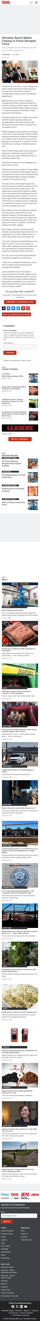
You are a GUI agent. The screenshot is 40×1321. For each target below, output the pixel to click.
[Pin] (23, 308)
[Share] (8, 308)
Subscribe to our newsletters (20, 302)
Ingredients (7, 1087)
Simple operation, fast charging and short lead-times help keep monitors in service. (19, 1056)
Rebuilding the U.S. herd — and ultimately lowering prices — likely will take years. (18, 735)
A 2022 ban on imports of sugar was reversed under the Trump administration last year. (19, 1175)
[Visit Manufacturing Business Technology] (25, 1198)
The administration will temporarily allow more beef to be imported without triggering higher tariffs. (20, 856)
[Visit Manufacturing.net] (15, 1198)
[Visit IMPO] (35, 1195)
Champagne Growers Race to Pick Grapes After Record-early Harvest (19, 970)
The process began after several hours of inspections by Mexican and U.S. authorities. (20, 812)
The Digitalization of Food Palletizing (13, 476)
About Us (27, 1311)
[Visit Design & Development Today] (5, 1195)
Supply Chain (7, 726)
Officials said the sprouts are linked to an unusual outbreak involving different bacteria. (18, 1016)
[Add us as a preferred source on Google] (28, 308)
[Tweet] (18, 308)
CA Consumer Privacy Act (21, 1315)
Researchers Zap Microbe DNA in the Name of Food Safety (14, 388)
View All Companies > (20, 439)
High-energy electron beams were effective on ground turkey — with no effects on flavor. (17, 654)
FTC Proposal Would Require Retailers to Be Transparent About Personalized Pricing (18, 892)
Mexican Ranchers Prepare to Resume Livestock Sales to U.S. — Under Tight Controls (19, 932)
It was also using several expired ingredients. (17, 1095)
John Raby (15, 54)
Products (6, 1047)
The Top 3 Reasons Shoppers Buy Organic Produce (11, 463)
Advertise (18, 1311)
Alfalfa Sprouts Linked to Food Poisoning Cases (19, 1012)
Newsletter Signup (7, 1311)
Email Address (8, 343)
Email (3, 1212)
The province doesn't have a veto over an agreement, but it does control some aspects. (19, 1135)
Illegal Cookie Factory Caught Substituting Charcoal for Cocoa (17, 1092)
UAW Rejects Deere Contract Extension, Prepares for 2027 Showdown (12, 401)
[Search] (31, 3)
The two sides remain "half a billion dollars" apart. (18, 696)
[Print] (4, 308)
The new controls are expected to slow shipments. (19, 936)
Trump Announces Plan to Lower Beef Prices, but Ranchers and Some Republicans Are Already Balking (20, 850)
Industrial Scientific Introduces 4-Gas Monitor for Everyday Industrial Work (20, 1051)
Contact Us (35, 1311)
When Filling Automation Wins (12, 376)
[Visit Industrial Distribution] (5, 1198)
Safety (5, 645)
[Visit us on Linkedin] (21, 1306)
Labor (5, 688)
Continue (10, 353)
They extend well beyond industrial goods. (16, 774)
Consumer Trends (10, 458)
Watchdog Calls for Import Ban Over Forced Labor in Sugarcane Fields (18, 1170)
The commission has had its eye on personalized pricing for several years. (18, 897)
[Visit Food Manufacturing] (15, 1194)
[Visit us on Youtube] (25, 1306)
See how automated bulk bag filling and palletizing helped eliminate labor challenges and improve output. (20, 614)
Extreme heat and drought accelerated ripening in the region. (19, 975)
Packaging (7, 471)
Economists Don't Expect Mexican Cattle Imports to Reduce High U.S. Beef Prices (14, 414)
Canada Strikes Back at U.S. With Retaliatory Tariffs (18, 771)
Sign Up (6, 1221)
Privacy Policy (13, 1313)
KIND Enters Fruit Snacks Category (13, 490)
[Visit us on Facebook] (12, 1306)
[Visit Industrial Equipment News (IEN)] (25, 1195)
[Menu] (36, 3)
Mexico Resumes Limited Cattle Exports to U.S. (19, 808)
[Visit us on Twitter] (17, 1306)
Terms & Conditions (26, 1313)
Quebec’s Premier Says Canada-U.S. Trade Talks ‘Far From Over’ (19, 1130)
